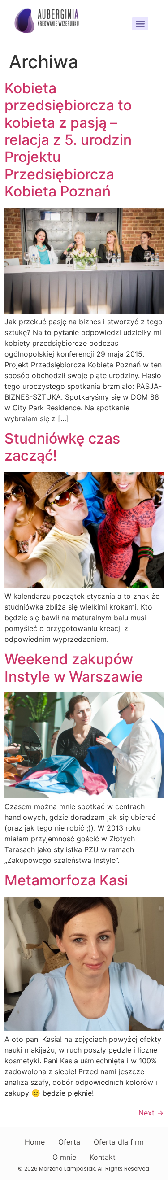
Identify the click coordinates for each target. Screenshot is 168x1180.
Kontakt (103, 1157)
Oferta (69, 1141)
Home (35, 1141)
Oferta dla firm (119, 1141)
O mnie (64, 1157)
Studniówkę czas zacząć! (62, 447)
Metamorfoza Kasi (66, 880)
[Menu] (140, 23)
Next (151, 1112)
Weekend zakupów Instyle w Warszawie (73, 667)
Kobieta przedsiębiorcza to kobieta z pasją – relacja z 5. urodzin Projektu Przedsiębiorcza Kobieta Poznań (68, 139)
